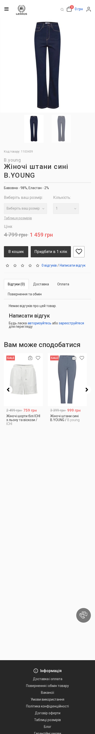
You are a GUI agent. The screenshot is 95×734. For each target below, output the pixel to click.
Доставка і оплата (47, 679)
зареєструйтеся (71, 323)
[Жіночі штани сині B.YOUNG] (67, 379)
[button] (83, 615)
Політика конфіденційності (47, 706)
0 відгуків (49, 265)
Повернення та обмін (25, 294)
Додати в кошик (23, 423)
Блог (47, 727)
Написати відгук (73, 265)
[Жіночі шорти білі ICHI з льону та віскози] (23, 379)
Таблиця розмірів (18, 218)
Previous (8, 390)
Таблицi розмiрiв (47, 720)
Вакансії (47, 693)
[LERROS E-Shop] (21, 10)
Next (87, 390)
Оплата (63, 284)
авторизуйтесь (39, 323)
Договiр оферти (47, 713)
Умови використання (47, 699)
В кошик (16, 251)
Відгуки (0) (16, 284)
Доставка (41, 284)
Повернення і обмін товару (47, 686)
